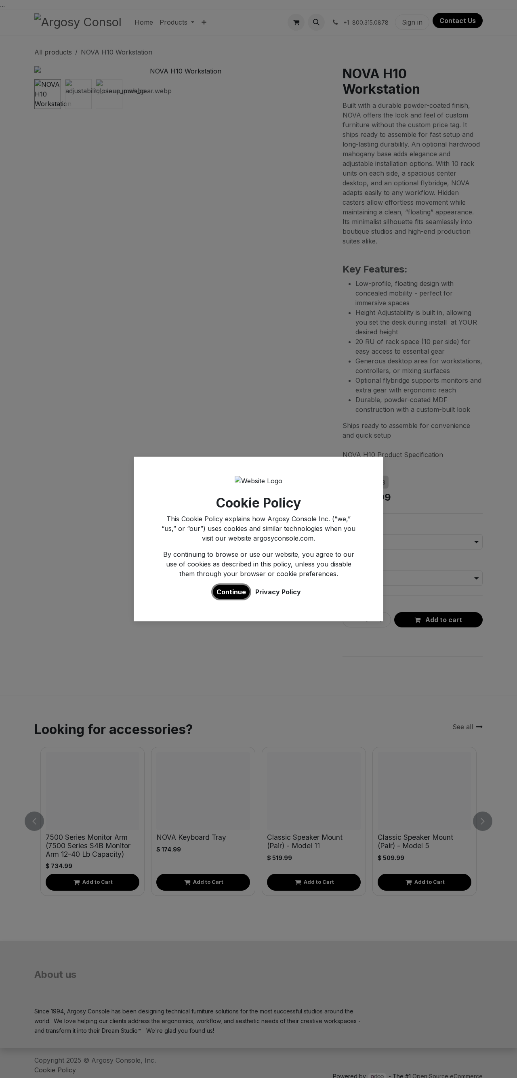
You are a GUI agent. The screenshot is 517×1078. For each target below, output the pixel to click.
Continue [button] (231, 592)
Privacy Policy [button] (278, 592)
